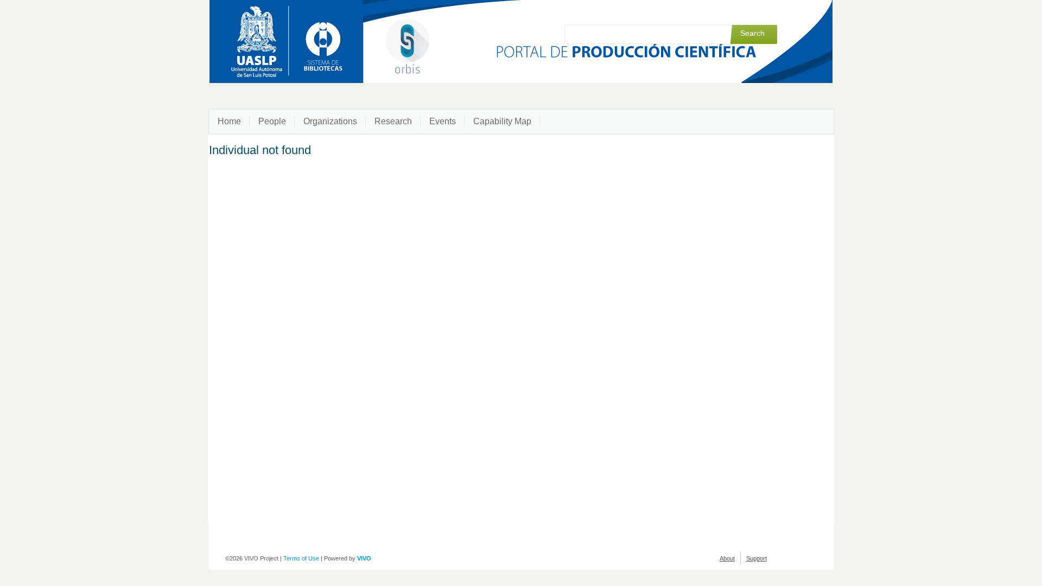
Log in (769, 12)
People (272, 121)
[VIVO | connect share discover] (362, 31)
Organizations (330, 121)
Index (742, 12)
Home (229, 121)
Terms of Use (301, 558)
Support (756, 558)
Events (442, 121)
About (727, 558)
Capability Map (502, 121)
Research (393, 121)
